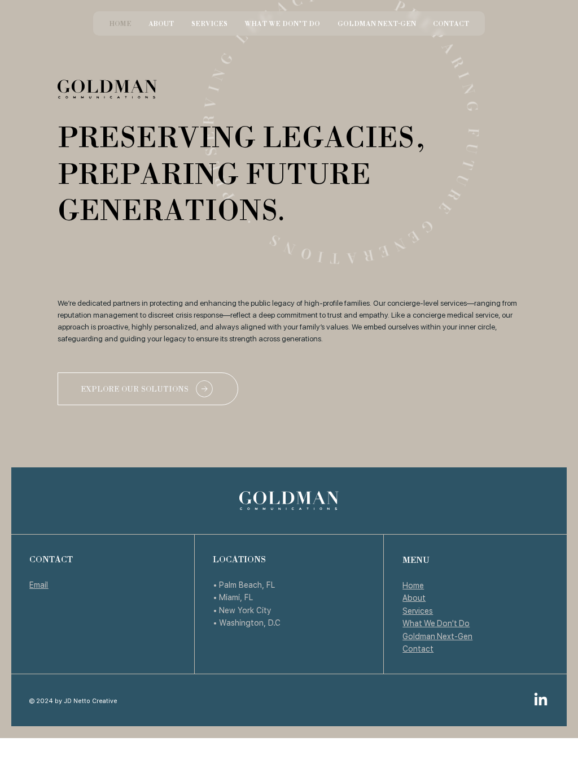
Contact (418, 648)
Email (38, 584)
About (414, 597)
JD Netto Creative (90, 700)
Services (417, 610)
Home (413, 585)
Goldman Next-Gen (437, 636)
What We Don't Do (436, 623)
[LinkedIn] (541, 700)
